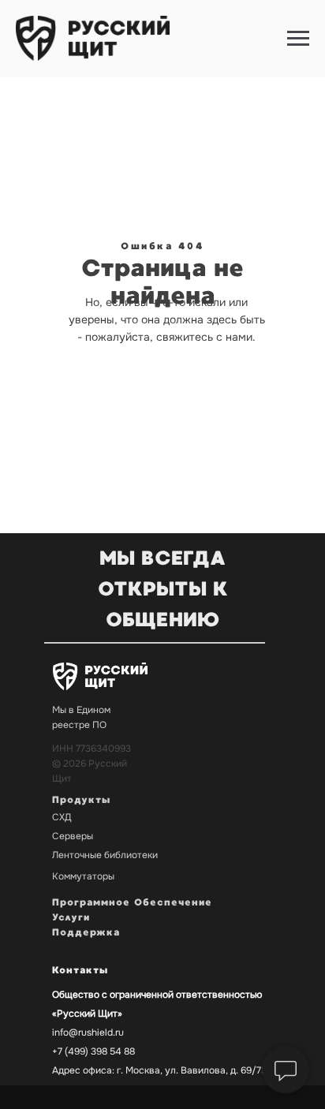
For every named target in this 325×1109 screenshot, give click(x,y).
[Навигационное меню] (298, 39)
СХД (62, 817)
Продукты (81, 799)
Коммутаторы (83, 876)
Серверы (72, 836)
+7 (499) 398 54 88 (93, 1051)
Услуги (71, 917)
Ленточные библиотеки (105, 855)
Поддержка (86, 932)
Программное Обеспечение (132, 902)
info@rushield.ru (88, 1032)
